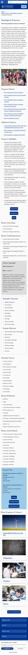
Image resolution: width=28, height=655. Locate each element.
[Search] (25, 2)
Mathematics (7, 558)
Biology (5, 604)
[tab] (14, 631)
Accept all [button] (7, 648)
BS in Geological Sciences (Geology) (13, 92)
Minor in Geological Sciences (11, 118)
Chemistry (6, 581)
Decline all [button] (20, 648)
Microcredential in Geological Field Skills (14, 135)
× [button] (26, 641)
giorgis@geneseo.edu (8, 477)
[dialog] (14, 647)
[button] (24, 6)
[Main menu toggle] (2, 2)
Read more (10, 646)
